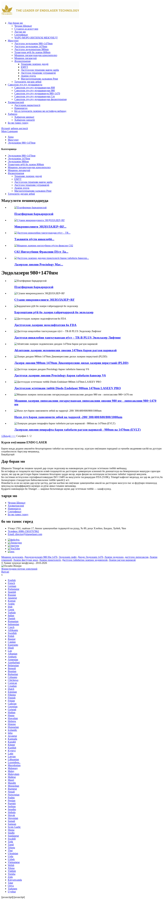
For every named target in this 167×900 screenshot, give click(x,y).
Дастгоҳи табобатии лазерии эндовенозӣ (84, 560)
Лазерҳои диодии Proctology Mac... (38, 264)
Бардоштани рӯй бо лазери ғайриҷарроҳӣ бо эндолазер (53, 312)
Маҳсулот (13, 40)
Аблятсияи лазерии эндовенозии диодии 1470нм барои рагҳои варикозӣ (65, 350)
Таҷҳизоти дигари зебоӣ (27, 81)
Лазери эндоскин (113, 557)
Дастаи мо (20, 31)
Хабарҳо (12, 114)
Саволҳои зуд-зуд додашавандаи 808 (34, 87)
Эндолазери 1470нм (19, 158)
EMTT (24, 67)
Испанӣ (5, 128)
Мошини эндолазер (12, 557)
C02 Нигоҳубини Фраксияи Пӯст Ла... (41, 251)
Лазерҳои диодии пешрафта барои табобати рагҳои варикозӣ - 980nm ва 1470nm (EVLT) (77, 429)
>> (14, 436)
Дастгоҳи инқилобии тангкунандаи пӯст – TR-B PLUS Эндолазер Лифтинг (67, 337)
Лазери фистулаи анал (25, 560)
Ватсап (5, 571)
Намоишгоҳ (21, 108)
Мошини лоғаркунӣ (25, 58)
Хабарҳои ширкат (24, 117)
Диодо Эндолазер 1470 (90, 557)
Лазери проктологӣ (50, 560)
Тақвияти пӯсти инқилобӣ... (34, 239)
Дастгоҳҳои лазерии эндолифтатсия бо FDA (45, 325)
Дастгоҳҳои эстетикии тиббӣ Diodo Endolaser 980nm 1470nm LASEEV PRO (67, 388)
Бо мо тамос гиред (18, 122)
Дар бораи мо (15, 23)
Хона (11, 136)
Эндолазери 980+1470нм (21, 142)
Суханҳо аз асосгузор (26, 28)
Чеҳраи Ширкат (23, 25)
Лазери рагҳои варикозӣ (122, 560)
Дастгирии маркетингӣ (27, 105)
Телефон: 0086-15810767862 (23, 531)
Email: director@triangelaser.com (25, 534)
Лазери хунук (28, 75)
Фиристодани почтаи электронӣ (19, 568)
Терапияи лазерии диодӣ (34, 64)
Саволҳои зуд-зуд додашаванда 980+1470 (37, 93)
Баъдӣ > (8, 436)
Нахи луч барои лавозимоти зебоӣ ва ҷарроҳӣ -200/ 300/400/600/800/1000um (68, 417)
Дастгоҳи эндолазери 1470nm (30, 46)
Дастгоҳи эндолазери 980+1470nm (33, 43)
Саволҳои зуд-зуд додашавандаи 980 (34, 90)
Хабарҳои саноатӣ (24, 119)
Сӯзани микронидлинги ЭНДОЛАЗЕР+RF (44, 299)
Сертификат (21, 34)
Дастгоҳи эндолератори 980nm (31, 49)
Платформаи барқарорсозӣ (33, 214)
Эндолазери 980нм (18, 161)
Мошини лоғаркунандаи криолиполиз (35, 55)
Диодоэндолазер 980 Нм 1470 (40, 557)
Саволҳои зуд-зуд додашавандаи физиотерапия (40, 99)
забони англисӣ (19, 128)
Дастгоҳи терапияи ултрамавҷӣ (38, 72)
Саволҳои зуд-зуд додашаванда (25, 84)
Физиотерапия (22, 61)
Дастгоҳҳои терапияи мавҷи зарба (40, 70)
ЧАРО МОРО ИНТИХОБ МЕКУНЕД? (36, 37)
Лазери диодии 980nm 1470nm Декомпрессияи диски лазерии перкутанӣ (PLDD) (71, 363)
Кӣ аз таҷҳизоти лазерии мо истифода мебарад (40, 111)
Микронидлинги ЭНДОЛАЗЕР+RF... (40, 226)
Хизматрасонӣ (16, 102)
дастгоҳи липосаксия (136, 557)
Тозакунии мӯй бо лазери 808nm (32, 52)
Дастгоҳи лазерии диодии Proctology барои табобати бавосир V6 (60, 375)
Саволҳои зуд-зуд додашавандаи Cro (34, 96)
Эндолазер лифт (67, 557)
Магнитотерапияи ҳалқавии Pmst (39, 78)
